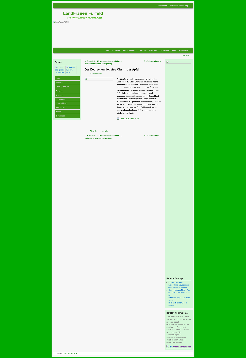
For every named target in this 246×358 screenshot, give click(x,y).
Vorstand (61, 99)
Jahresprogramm (130, 50)
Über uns (153, 50)
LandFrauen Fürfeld (83, 13)
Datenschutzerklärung (179, 5)
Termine (143, 50)
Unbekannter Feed (182, 346)
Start (107, 50)
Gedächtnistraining (152, 61)
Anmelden (185, 55)
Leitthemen (164, 50)
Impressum (162, 5)
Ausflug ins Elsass (175, 282)
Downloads (183, 50)
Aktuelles (116, 50)
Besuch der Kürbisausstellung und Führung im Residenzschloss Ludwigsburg (103, 62)
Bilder (174, 50)
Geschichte (62, 103)
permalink (105, 131)
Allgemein (93, 131)
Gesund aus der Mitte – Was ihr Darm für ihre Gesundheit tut (179, 292)
